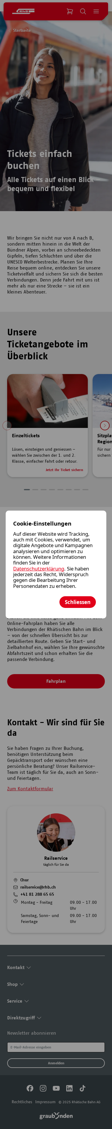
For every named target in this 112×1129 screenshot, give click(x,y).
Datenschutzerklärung (38, 568)
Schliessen (77, 602)
